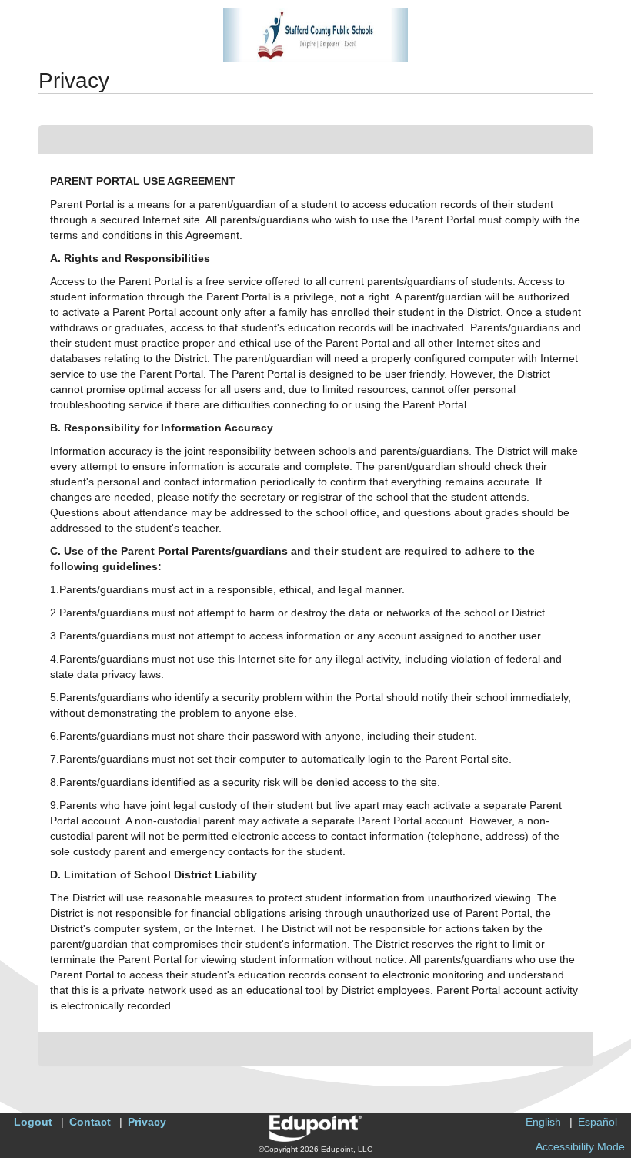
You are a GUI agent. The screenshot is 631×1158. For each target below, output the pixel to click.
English (543, 1122)
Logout (33, 1122)
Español (597, 1122)
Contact (90, 1122)
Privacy (147, 1122)
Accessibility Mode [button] (580, 1146)
